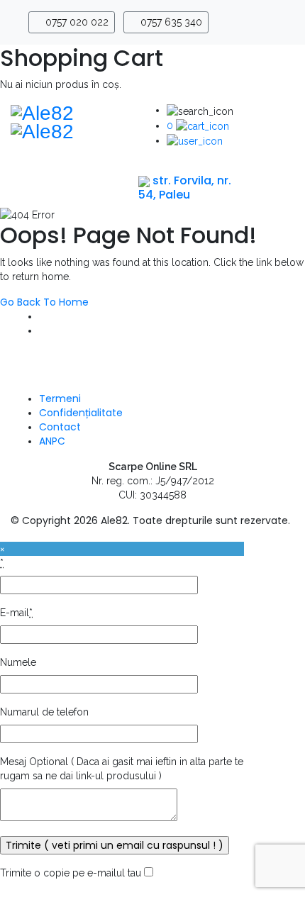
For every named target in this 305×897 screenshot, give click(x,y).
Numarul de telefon (44, 712)
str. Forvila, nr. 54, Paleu (184, 187)
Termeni (60, 398)
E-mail (16, 612)
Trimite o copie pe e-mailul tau (70, 873)
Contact (60, 427)
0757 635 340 (170, 22)
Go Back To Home (44, 302)
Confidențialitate (81, 413)
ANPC (52, 441)
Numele (18, 662)
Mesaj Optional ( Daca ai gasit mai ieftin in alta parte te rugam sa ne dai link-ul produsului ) (121, 768)
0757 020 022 (76, 22)
